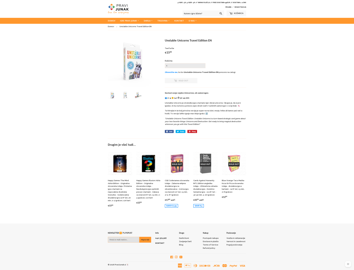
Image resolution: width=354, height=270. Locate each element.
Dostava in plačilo (211, 241)
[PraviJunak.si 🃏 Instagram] (176, 257)
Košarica (238, 13)
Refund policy (209, 248)
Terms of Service (210, 245)
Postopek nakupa (210, 238)
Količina (168, 61)
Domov (111, 20)
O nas (192, 20)
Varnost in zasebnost (236, 241)
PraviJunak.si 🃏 (122, 265)
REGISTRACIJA (240, 7)
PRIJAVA (228, 7)
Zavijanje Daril (185, 241)
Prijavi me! (145, 240)
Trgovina (162, 20)
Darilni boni (184, 238)
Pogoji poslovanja (234, 245)
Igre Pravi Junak (128, 20)
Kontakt (179, 20)
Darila (147, 20)
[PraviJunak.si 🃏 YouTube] (180, 257)
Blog (181, 245)
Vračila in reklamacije (236, 238)
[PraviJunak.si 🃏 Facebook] (171, 257)
